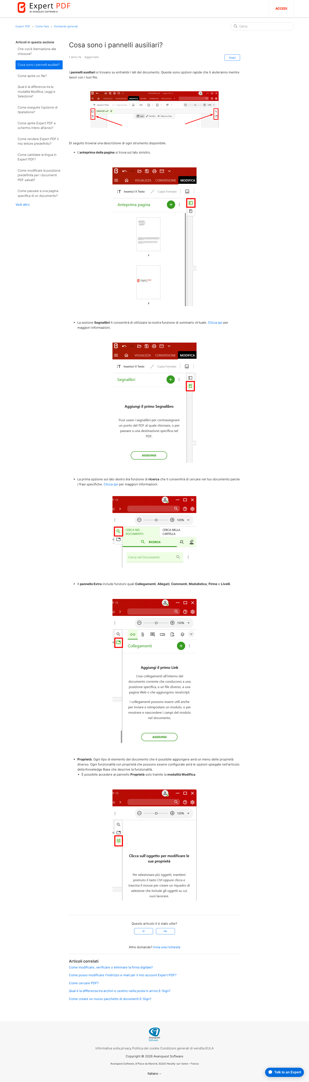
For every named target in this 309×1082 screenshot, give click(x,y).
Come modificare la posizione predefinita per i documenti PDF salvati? (39, 175)
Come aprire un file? (32, 76)
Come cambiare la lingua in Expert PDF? (37, 157)
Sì (143, 931)
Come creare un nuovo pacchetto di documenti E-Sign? (110, 999)
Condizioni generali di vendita (182, 1048)
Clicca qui (215, 322)
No (165, 931)
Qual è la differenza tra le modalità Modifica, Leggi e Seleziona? (36, 91)
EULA (209, 1048)
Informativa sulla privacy (113, 1048)
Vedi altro (23, 205)
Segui (232, 57)
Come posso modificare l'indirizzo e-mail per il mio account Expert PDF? (123, 975)
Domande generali (66, 26)
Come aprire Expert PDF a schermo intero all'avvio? (36, 125)
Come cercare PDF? (84, 983)
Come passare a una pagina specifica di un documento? (38, 193)
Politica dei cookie (145, 1048)
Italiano (153, 1073)
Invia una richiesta (166, 947)
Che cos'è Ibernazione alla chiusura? (37, 51)
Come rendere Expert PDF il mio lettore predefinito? (38, 141)
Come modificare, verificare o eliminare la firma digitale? (111, 967)
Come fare (42, 26)
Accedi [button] (281, 9)
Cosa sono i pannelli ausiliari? (39, 65)
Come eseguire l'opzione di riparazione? (37, 109)
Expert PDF (23, 26)
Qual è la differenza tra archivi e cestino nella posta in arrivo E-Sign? (119, 991)
